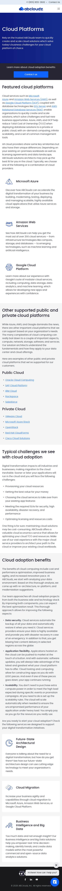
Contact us (31, 74)
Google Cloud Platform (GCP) (22, 103)
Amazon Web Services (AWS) (30, 99)
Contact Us (54, 2)
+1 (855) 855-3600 (35, 2)
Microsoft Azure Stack (17, 422)
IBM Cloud (11, 391)
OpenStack (11, 427)
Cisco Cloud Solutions (17, 438)
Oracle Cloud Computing (19, 380)
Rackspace (11, 396)
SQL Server (40, 106)
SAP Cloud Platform (16, 385)
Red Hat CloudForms (17, 433)
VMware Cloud (13, 416)
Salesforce (11, 402)
